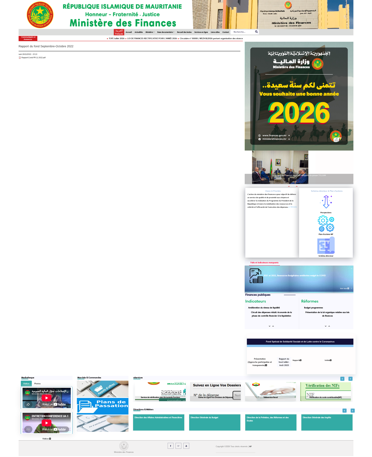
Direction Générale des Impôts (317, 397)
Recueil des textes (184, 32)
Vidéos (45, 418)
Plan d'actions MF (326, 234)
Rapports (294, 345)
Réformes (309, 301)
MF (250, 426)
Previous (342, 358)
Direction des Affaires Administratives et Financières (158, 397)
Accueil (129, 32)
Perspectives (325, 213)
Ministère (149, 32)
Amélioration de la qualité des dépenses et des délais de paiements (294, 275)
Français (119, 33)
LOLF (306, 315)
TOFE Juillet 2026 (87, 38)
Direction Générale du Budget (204, 397)
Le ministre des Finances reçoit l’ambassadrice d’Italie (299, 176)
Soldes (325, 345)
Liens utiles (215, 32)
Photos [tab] (37, 363)
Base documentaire (165, 32)
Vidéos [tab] (26, 363)
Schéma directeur (326, 256)
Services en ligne (201, 32)
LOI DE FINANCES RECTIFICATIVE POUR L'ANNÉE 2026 (122, 38)
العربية (119, 30)
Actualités (139, 32)
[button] (290, 186)
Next (350, 358)
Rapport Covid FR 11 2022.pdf (33, 58)
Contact (225, 32)
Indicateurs (255, 301)
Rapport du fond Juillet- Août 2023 (282, 346)
